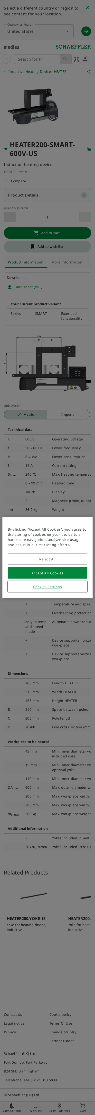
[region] (47, 557)
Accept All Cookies (47, 573)
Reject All (47, 559)
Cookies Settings (47, 586)
